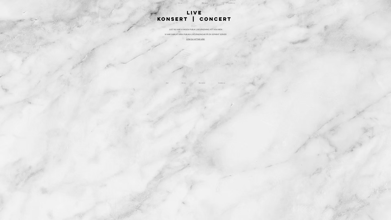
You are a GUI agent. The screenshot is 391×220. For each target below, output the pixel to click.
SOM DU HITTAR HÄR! (195, 39)
